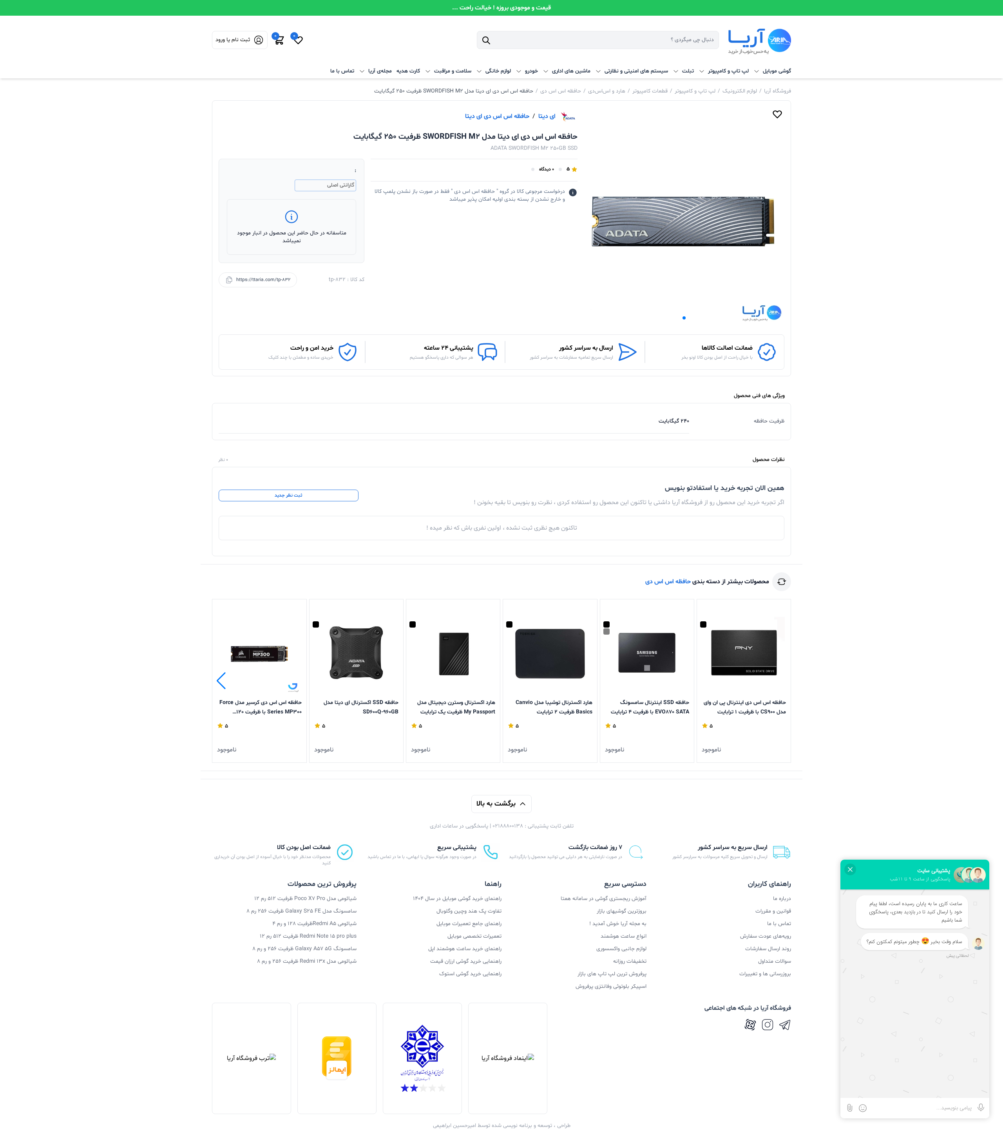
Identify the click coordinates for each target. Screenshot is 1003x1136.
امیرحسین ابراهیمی (454, 1125)
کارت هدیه (408, 71)
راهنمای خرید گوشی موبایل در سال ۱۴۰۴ (457, 898)
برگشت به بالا (496, 804)
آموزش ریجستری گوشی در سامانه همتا (603, 898)
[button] (684, 317)
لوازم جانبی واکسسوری (621, 949)
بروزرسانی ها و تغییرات (765, 974)
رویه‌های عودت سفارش (765, 936)
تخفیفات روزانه (629, 961)
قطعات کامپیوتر (650, 91)
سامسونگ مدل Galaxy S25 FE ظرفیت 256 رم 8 (301, 911)
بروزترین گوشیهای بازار (621, 911)
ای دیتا (547, 116)
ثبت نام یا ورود (232, 40)
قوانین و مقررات (773, 911)
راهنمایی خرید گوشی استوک (470, 974)
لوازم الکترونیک (739, 91)
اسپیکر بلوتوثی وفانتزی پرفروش (611, 986)
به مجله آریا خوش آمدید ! (617, 923)
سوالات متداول (774, 961)
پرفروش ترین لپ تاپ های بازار (612, 974)
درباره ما (782, 898)
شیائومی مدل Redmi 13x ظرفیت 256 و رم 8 (307, 961)
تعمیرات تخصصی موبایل (474, 936)
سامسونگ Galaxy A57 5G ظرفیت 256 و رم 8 (304, 949)
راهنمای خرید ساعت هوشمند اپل (465, 949)
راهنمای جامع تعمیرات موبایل (469, 923)
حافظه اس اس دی (560, 91)
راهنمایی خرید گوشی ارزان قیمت (466, 961)
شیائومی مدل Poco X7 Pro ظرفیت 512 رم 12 (305, 898)
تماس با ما (342, 71)
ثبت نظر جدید (288, 495)
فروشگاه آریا (777, 91)
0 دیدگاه (546, 169)
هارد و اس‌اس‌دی (606, 91)
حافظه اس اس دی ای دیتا (497, 116)
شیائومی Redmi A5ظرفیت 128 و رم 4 (314, 923)
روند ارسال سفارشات (768, 949)
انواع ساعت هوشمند (623, 936)
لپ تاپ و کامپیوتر (695, 91)
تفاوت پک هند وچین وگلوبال (469, 911)
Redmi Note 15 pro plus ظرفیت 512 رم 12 (308, 936)
